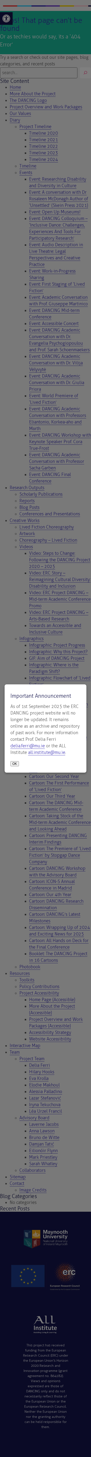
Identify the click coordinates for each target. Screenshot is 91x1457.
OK (14, 764)
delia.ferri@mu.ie (27, 746)
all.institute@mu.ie (46, 752)
